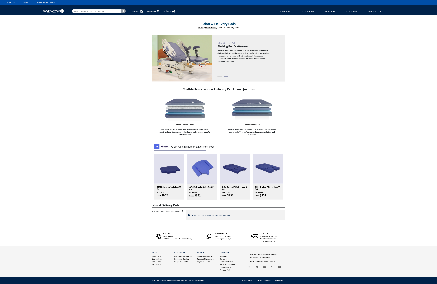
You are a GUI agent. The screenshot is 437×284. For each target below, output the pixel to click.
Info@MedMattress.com (266, 261)
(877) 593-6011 (262, 258)
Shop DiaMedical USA (46, 3)
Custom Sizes (374, 11)
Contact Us (279, 280)
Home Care (156, 262)
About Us (223, 256)
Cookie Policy (225, 267)
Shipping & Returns (204, 256)
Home (200, 27)
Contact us (10, 3)
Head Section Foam (185, 124)
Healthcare (285, 11)
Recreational (308, 11)
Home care (330, 11)
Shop (154, 252)
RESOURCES (179, 252)
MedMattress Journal (183, 256)
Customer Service (227, 262)
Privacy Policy (225, 270)
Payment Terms (203, 262)
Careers (223, 259)
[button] (220, 76)
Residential (352, 11)
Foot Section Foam (252, 124)
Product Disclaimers (205, 259)
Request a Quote (181, 262)
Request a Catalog (181, 259)
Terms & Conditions (228, 264)
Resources (26, 3)
